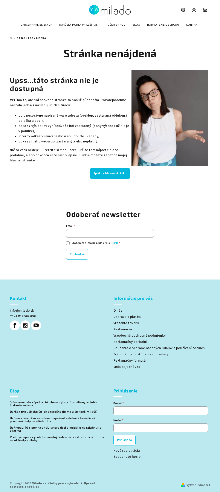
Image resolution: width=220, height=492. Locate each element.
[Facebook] (15, 325)
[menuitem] (36, 25)
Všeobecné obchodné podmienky (139, 335)
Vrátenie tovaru (126, 323)
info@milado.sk (22, 310)
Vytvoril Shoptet (198, 485)
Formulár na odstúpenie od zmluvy (140, 354)
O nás (117, 310)
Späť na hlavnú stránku (110, 173)
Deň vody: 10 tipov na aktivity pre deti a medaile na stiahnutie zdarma (55, 429)
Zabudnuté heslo (127, 456)
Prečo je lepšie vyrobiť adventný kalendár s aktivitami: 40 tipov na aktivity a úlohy (57, 439)
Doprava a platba (127, 316)
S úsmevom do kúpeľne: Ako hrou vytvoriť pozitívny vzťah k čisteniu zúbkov (53, 404)
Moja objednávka (126, 366)
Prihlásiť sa (77, 254)
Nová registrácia (126, 450)
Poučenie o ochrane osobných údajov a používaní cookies (159, 348)
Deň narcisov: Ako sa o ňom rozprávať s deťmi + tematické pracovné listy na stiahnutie (52, 420)
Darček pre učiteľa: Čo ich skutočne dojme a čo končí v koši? (54, 411)
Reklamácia (122, 329)
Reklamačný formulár (130, 360)
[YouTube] (36, 325)
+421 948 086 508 (23, 315)
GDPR (114, 243)
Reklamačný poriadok (130, 341)
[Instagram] (25, 325)
